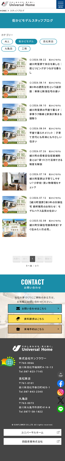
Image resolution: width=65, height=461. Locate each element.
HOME (3, 11)
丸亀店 (9, 48)
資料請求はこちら (34, 319)
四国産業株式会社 (32, 441)
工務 (24, 48)
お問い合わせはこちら (34, 308)
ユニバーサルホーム (32, 432)
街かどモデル (26, 41)
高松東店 (48, 41)
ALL (7, 41)
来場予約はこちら (34, 329)
